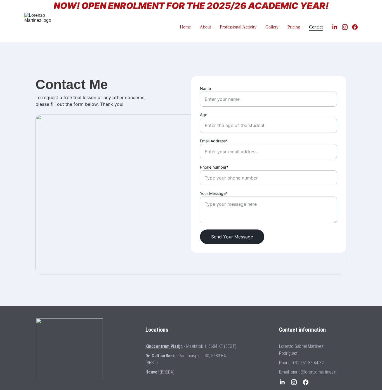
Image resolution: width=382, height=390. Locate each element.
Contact (316, 27)
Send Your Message (232, 237)
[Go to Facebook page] (355, 27)
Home (185, 27)
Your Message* (214, 193)
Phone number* (214, 167)
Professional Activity (238, 27)
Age (203, 114)
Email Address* (214, 140)
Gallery (272, 27)
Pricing (293, 27)
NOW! (67, 5)
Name (205, 88)
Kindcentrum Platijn (164, 346)
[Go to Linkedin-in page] (337, 27)
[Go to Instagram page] (347, 27)
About (205, 27)
